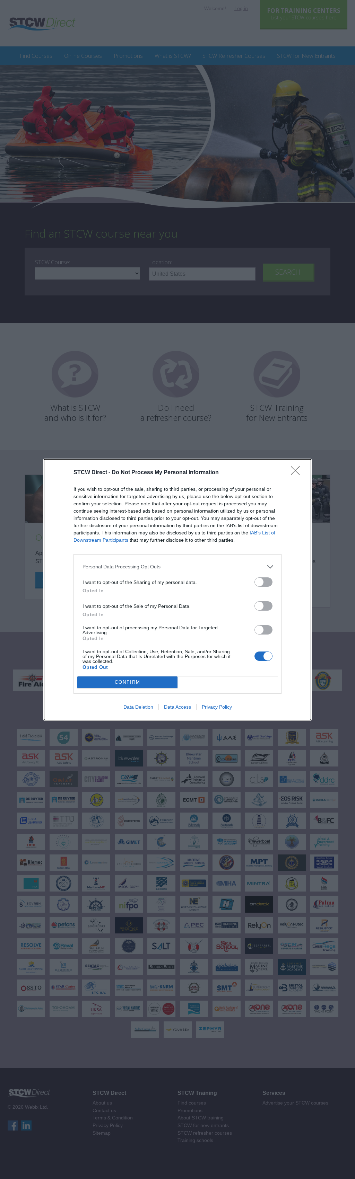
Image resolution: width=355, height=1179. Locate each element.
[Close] (297, 472)
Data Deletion (138, 707)
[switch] (263, 582)
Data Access (177, 707)
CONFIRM (127, 682)
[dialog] (177, 589)
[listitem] (177, 566)
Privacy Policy (217, 707)
